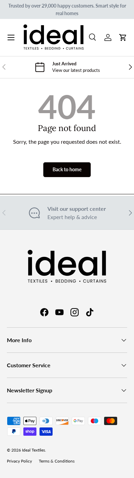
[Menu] (11, 37)
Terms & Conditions (57, 461)
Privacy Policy (19, 461)
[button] (123, 37)
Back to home (67, 169)
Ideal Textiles (33, 450)
